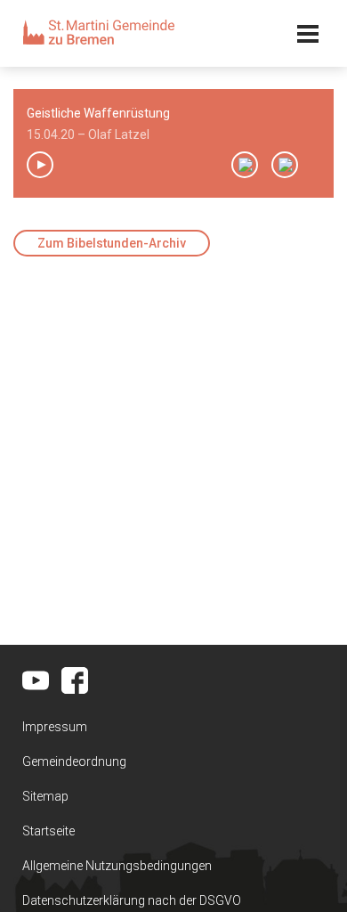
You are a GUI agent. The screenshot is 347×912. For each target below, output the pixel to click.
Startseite (48, 831)
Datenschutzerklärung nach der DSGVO (131, 900)
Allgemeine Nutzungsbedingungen (117, 866)
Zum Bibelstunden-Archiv (111, 243)
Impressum (54, 727)
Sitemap (45, 796)
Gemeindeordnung (74, 761)
